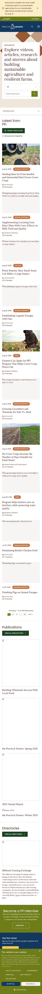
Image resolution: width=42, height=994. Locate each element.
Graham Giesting (11, 233)
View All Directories (13, 834)
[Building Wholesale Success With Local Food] (21, 663)
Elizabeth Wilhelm (11, 371)
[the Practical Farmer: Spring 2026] (21, 721)
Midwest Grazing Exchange (16, 870)
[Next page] (30, 614)
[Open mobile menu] (38, 26)
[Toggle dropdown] (38, 111)
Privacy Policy (6, 966)
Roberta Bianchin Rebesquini (15, 464)
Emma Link (8, 185)
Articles (18, 265)
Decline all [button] (30, 984)
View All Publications (14, 633)
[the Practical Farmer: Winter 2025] (21, 810)
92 (25, 614)
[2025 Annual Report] (21, 777)
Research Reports (22, 169)
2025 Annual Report (12, 804)
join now (19, 925)
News (17, 355)
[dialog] (21, 971)
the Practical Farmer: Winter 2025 (20, 815)
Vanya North (9, 278)
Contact (35, 19)
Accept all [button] (11, 984)
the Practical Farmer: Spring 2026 (20, 748)
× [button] (39, 951)
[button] (21, 990)
